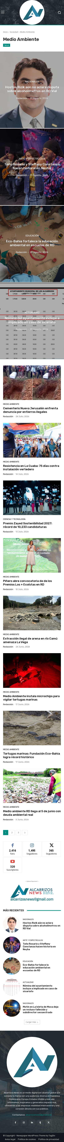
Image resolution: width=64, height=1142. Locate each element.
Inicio (5, 32)
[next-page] (24, 832)
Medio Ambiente (11, 404)
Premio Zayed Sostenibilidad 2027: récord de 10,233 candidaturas (27, 525)
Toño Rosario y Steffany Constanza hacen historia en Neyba (39, 946)
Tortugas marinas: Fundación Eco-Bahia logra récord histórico (31, 755)
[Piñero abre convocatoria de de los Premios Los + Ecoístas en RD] (32, 555)
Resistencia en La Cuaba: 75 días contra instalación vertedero (31, 467)
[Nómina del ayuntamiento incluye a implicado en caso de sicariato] (32, 321)
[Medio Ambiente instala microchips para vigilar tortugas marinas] (32, 670)
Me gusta (12, 844)
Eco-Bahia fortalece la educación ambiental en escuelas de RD (36, 967)
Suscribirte (12, 860)
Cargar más (31, 1022)
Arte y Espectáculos (32, 158)
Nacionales (32, 82)
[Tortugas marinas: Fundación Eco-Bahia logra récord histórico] (32, 728)
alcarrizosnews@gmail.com (39, 1115)
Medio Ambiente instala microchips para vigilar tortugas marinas (31, 697)
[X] (49, 1123)
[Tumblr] (40, 1123)
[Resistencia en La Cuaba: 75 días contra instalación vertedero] (32, 440)
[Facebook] (15, 1123)
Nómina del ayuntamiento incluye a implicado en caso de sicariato (40, 988)
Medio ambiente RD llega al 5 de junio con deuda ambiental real (32, 813)
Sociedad (14, 32)
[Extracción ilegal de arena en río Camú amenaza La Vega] (32, 613)
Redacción (8, 416)
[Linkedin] (32, 1123)
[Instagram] (24, 1123)
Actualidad (32, 313)
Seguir (32, 844)
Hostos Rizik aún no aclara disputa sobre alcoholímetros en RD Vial (41, 925)
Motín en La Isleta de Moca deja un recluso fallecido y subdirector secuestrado (40, 1009)
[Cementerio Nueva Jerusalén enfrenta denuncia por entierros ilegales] (32, 382)
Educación (32, 236)
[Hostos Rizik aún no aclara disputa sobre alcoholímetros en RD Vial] (32, 90)
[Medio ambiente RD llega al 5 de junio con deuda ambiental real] (32, 785)
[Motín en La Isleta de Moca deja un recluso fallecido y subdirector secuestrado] (12, 1008)
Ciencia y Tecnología (14, 519)
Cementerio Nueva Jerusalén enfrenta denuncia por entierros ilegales (30, 410)
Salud (6, 45)
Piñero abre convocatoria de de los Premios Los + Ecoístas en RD (27, 582)
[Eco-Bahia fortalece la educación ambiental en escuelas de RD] (32, 244)
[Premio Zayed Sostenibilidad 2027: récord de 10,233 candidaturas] (32, 497)
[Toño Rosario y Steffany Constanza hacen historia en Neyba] (32, 167)
